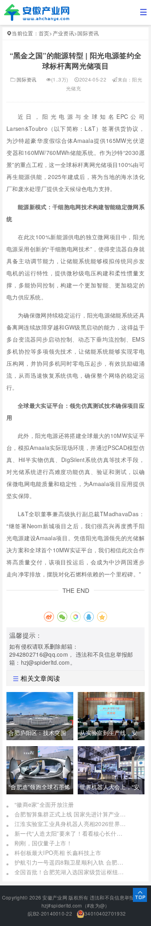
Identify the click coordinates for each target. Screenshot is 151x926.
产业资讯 (63, 33)
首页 (44, 33)
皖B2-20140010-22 (49, 913)
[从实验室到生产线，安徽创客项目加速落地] (111, 715)
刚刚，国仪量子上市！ (43, 843)
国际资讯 (88, 33)
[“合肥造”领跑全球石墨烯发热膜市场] (39, 769)
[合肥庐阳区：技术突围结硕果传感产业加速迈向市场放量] (39, 715)
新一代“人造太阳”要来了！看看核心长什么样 (70, 833)
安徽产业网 (54, 897)
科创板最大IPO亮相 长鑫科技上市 (57, 853)
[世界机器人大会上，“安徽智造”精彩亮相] (111, 769)
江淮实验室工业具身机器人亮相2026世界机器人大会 (70, 824)
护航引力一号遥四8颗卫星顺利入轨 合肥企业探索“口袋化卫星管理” (70, 862)
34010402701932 (105, 913)
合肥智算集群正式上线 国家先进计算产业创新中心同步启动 (70, 814)
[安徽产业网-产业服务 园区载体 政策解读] (36, 12)
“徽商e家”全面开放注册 (44, 804)
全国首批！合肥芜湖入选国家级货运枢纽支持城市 (70, 872)
